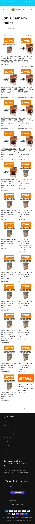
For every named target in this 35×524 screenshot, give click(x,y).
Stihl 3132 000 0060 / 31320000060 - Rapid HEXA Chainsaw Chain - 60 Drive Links (9, 91)
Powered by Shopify (19, 517)
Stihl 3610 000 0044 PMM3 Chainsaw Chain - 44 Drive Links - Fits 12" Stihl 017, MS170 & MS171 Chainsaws (25, 244)
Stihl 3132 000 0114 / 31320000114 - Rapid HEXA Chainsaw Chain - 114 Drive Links (9, 183)
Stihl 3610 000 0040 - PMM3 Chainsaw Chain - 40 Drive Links (9, 242)
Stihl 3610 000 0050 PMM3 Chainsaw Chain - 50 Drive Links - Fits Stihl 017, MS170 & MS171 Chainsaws (9, 335)
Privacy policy (9, 520)
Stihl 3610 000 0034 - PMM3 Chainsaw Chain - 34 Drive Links (9, 213)
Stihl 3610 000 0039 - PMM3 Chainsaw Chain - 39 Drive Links (25, 213)
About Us (6, 426)
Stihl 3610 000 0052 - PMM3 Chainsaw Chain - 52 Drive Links (25, 333)
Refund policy (28, 517)
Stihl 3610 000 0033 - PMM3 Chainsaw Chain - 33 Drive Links (25, 183)
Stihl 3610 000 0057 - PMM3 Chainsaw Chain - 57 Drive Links (9, 395)
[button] (4, 9)
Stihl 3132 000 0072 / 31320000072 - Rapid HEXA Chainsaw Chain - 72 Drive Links (9, 122)
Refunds (6, 442)
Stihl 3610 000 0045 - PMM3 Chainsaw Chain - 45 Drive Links (25, 275)
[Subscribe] (27, 486)
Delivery (6, 430)
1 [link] (5, 408)
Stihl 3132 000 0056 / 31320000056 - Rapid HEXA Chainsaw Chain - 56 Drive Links (25, 60)
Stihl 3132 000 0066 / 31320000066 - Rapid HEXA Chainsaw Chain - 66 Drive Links (25, 91)
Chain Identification (9, 438)
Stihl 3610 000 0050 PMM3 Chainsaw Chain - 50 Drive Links (25, 304)
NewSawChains (10, 517)
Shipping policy (27, 520)
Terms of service (18, 520)
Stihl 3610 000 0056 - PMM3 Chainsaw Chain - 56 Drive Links (25, 366)
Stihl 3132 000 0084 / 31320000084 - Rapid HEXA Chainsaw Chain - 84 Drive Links (25, 122)
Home (5, 421)
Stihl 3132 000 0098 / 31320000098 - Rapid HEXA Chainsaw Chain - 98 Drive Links (25, 153)
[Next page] (30, 409)
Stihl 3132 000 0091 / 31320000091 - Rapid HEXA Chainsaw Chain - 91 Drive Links (9, 153)
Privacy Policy (7, 446)
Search (6, 454)
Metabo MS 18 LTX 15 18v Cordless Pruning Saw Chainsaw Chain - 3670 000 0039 (9, 59)
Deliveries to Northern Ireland (12, 434)
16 (24, 408)
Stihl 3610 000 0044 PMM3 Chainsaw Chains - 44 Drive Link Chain (8, 275)
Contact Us (7, 450)
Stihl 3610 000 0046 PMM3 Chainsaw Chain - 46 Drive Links (8, 304)
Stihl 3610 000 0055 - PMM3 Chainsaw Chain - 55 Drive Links (9, 366)
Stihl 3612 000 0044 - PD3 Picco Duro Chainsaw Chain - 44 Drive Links (25, 387)
